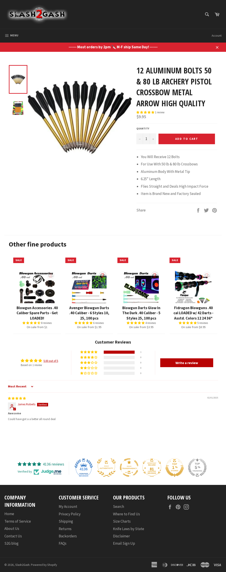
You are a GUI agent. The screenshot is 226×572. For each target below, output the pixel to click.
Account (217, 35)
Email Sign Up (124, 543)
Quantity (142, 128)
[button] (145, 112)
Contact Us (13, 536)
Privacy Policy (70, 514)
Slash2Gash (22, 565)
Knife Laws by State (128, 528)
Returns (65, 528)
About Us (11, 528)
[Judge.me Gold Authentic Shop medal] (106, 467)
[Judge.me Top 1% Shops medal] (174, 467)
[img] (17, 398)
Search (118, 506)
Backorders (68, 536)
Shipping (66, 521)
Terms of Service (17, 521)
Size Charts (122, 521)
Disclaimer (121, 536)
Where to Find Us (126, 514)
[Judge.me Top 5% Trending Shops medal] (197, 467)
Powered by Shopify (44, 565)
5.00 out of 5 (50, 361)
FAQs (62, 543)
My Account (68, 506)
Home (9, 513)
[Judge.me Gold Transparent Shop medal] (129, 467)
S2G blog (11, 543)
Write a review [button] (186, 363)
